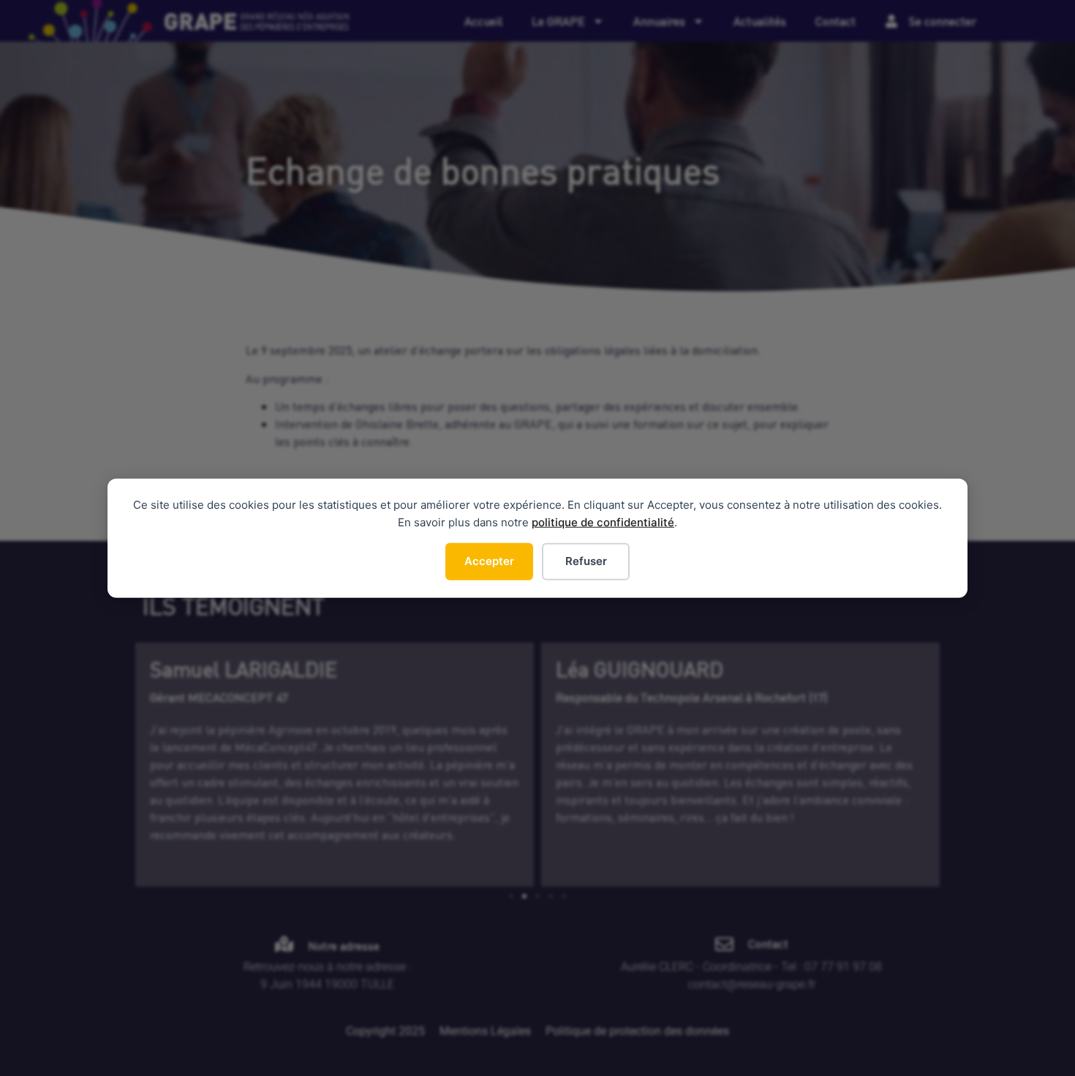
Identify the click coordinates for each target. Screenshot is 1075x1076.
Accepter (489, 561)
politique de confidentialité (603, 522)
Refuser (586, 561)
